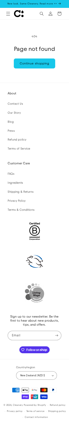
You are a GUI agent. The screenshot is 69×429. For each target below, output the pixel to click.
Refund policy (17, 139)
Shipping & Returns (21, 191)
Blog (11, 121)
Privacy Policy (17, 200)
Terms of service (35, 411)
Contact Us (15, 103)
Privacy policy (15, 411)
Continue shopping (34, 63)
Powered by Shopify (35, 405)
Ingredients (15, 182)
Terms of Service (19, 148)
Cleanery (18, 405)
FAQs (11, 173)
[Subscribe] (56, 335)
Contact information (36, 417)
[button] (8, 13)
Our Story (14, 112)
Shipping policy (57, 411)
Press (11, 130)
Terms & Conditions (21, 209)
